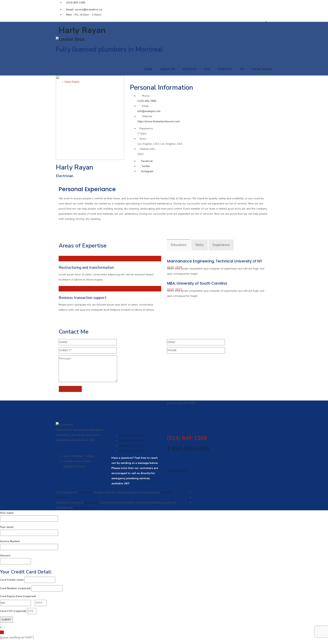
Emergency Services (131, 446)
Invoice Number (10, 541)
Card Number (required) (15, 588)
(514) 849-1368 (75, 2)
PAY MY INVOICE (262, 69)
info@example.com (148, 111)
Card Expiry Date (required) (18, 596)
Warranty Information (132, 451)
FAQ (207, 69)
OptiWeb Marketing (85, 508)
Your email (6, 527)
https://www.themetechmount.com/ (158, 121)
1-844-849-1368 (188, 448)
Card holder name (12, 580)
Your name (6, 513)
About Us (167, 69)
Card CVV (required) (13, 611)
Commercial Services (131, 435)
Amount (5, 555)
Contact (225, 69)
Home (148, 69)
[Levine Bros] (164, 39)
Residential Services (131, 440)
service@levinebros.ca (88, 9)
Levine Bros (85, 492)
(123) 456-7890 (146, 101)
